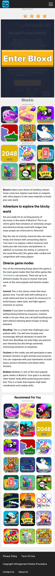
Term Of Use (28, 556)
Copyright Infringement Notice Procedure (25, 564)
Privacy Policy (10, 556)
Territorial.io (9, 275)
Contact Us (8, 572)
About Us (23, 572)
